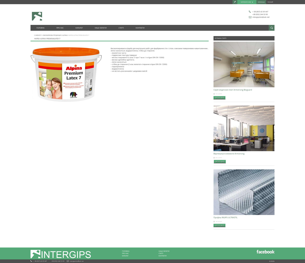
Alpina (64, 35)
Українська (261, 2)
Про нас (60, 28)
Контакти (140, 28)
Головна (40, 28)
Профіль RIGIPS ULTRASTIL (225, 217)
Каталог (79, 28)
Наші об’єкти (101, 28)
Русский (270, 2)
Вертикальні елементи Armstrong (229, 153)
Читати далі (219, 98)
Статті (121, 28)
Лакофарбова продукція (52, 35)
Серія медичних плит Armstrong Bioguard (233, 90)
